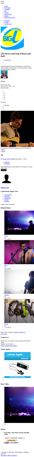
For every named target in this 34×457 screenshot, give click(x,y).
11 (5, 237)
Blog (3, 151)
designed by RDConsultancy (9, 455)
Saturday (6, 201)
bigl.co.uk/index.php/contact (9, 345)
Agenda (6, 295)
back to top (4, 334)
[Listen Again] (17, 377)
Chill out (6, 162)
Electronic (7, 163)
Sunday (6, 199)
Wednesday (7, 198)
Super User (6, 159)
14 (5, 296)
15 (5, 326)
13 (5, 267)
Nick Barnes (8, 195)
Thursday (7, 196)
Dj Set (6, 236)
